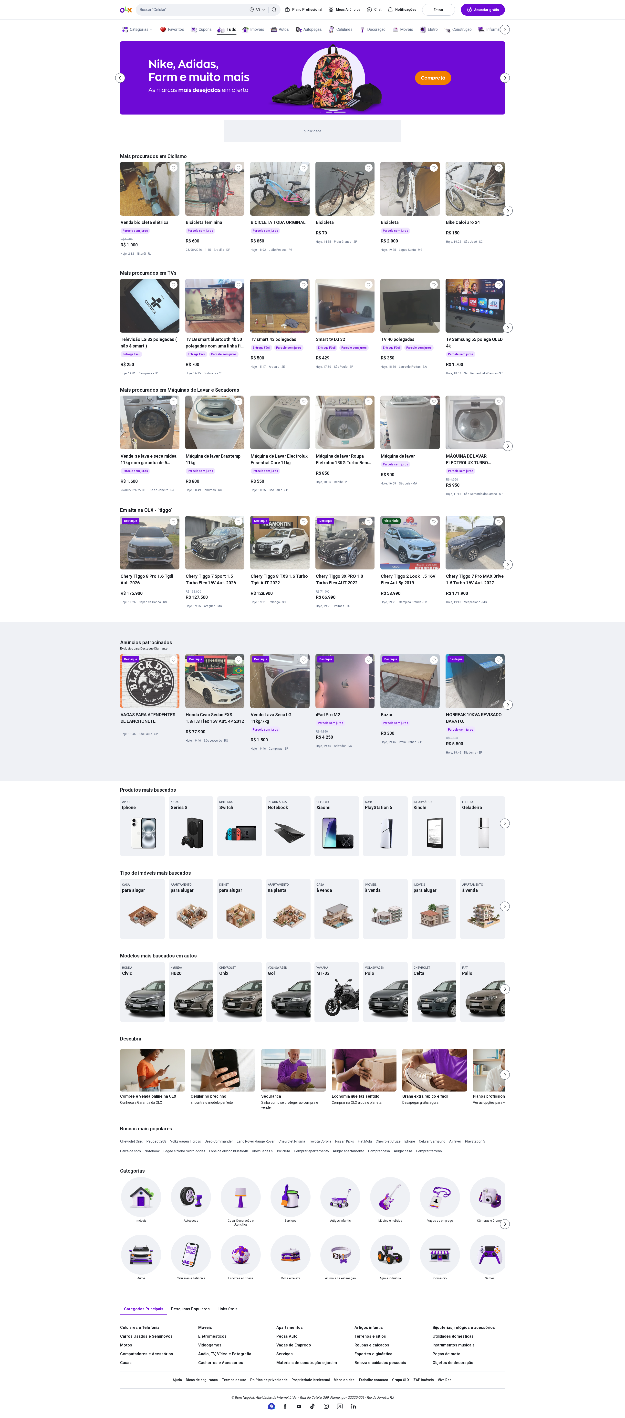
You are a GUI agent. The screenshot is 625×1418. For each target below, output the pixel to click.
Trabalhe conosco (373, 1380)
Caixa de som (130, 1151)
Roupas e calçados (371, 1345)
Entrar (439, 10)
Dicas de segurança (202, 1380)
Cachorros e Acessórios (220, 1362)
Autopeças (312, 29)
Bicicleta (283, 1151)
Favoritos (176, 29)
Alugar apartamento (348, 1151)
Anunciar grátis (486, 10)
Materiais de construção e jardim (306, 1362)
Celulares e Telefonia (139, 1327)
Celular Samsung (432, 1141)
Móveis (406, 29)
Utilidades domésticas (453, 1336)
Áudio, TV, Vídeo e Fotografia (224, 1354)
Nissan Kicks (344, 1141)
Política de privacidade (269, 1380)
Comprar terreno (429, 1151)
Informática (496, 29)
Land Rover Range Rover (256, 1141)
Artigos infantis (368, 1327)
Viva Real (445, 1380)
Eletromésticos (212, 1336)
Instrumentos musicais (454, 1345)
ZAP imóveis (423, 1380)
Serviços (284, 1354)
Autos (284, 29)
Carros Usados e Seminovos (146, 1336)
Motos (126, 1345)
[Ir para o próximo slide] (508, 211)
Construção (462, 29)
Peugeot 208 (156, 1141)
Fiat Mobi (365, 1141)
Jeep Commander (219, 1141)
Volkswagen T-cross (185, 1141)
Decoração (376, 29)
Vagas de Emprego (293, 1345)
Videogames (209, 1345)
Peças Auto (287, 1336)
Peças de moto (446, 1354)
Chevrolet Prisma (292, 1141)
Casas (126, 1362)
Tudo (231, 29)
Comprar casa (379, 1151)
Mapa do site (344, 1380)
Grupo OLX (400, 1380)
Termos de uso (234, 1380)
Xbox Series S (262, 1151)
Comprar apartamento (311, 1151)
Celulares (344, 29)
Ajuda (177, 1380)
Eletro (433, 29)
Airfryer (455, 1141)
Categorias (139, 29)
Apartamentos (289, 1327)
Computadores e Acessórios (146, 1354)
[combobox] (208, 10)
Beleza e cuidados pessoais (380, 1362)
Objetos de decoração (453, 1362)
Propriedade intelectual (311, 1380)
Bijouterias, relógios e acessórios (464, 1327)
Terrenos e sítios (370, 1336)
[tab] (143, 1309)
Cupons (205, 29)
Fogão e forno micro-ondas (184, 1151)
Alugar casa (403, 1151)
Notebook (152, 1151)
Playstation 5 (475, 1141)
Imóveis (257, 29)
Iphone (410, 1141)
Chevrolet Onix (131, 1141)
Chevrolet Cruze (388, 1141)
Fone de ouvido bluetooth (228, 1151)
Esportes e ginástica (373, 1354)
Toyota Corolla (320, 1141)
